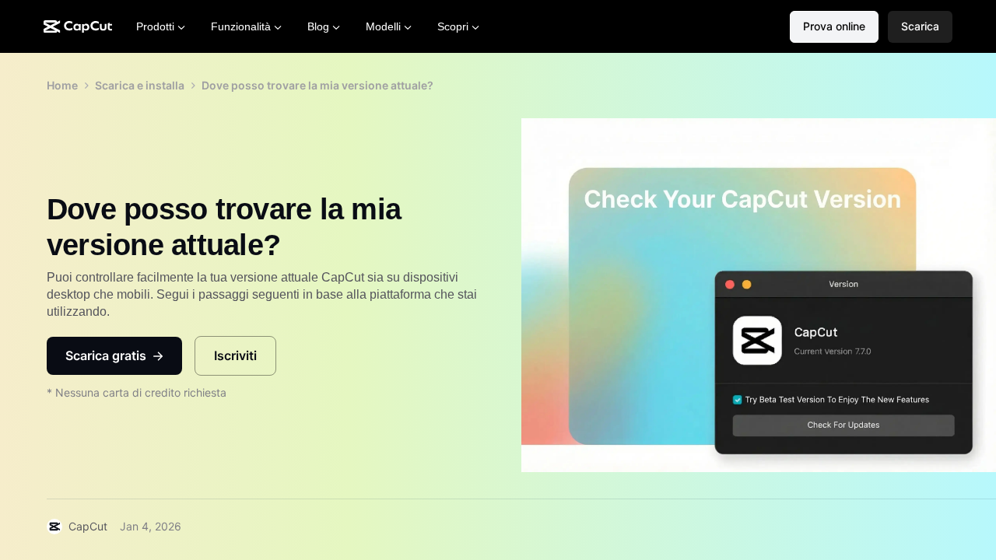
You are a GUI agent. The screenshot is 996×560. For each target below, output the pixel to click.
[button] (920, 27)
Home (62, 85)
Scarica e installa (139, 85)
